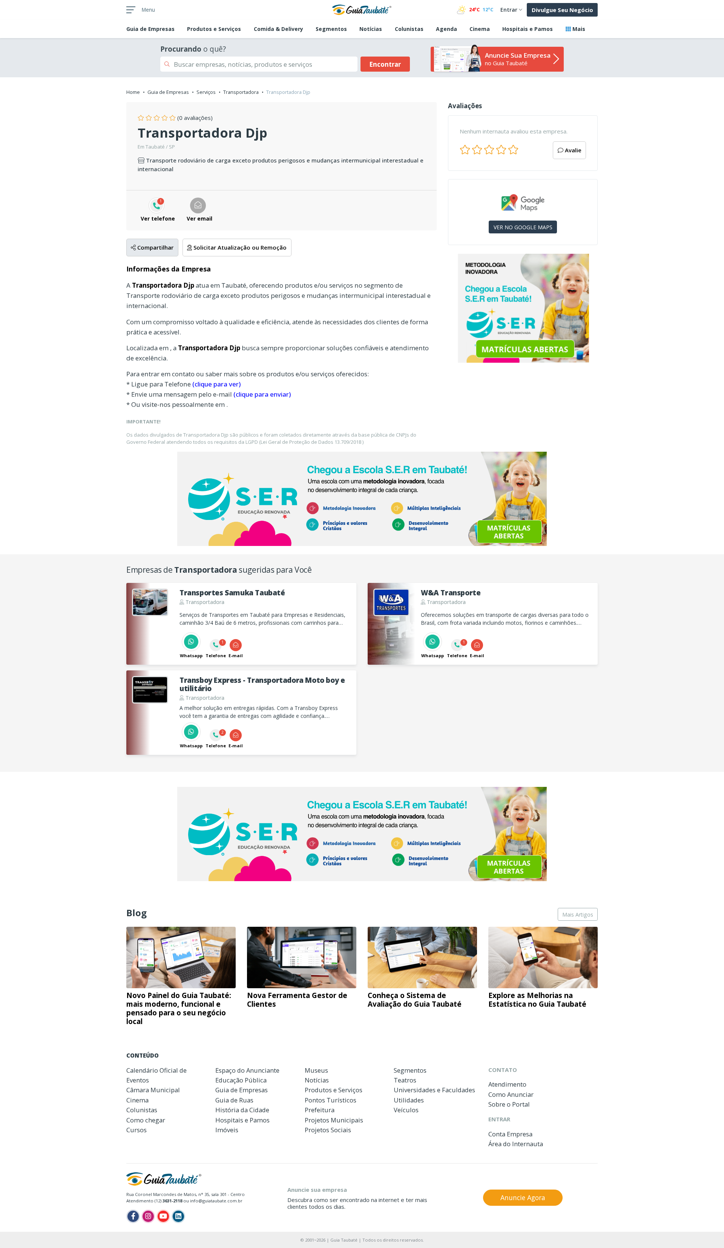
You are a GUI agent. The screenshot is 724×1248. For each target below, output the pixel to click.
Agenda (446, 28)
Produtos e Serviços (214, 28)
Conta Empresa (510, 1134)
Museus (316, 1070)
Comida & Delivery (278, 28)
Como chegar (145, 1120)
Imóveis (226, 1129)
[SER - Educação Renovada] (523, 308)
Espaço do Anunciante (247, 1070)
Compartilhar (154, 247)
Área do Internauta (515, 1143)
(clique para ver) (216, 384)
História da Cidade (242, 1109)
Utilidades (409, 1100)
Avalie (572, 150)
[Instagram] (148, 1216)
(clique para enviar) (262, 394)
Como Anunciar (511, 1094)
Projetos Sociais (328, 1129)
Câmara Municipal (153, 1089)
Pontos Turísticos (330, 1100)
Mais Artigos (577, 914)
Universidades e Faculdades (434, 1089)
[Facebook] (133, 1216)
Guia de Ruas (234, 1100)
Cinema (479, 28)
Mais (578, 28)
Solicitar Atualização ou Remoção (239, 247)
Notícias (370, 28)
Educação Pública (241, 1080)
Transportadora (241, 92)
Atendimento (507, 1084)
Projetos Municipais (334, 1120)
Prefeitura (319, 1109)
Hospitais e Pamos (527, 28)
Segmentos (331, 28)
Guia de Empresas (168, 92)
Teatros (405, 1080)
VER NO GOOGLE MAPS (523, 227)
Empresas (150, 28)
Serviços (206, 92)
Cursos (136, 1129)
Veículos (406, 1109)
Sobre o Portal (509, 1104)
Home (133, 92)
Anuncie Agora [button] (522, 1197)
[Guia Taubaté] (361, 9)
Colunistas (409, 28)
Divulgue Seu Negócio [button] (562, 10)
